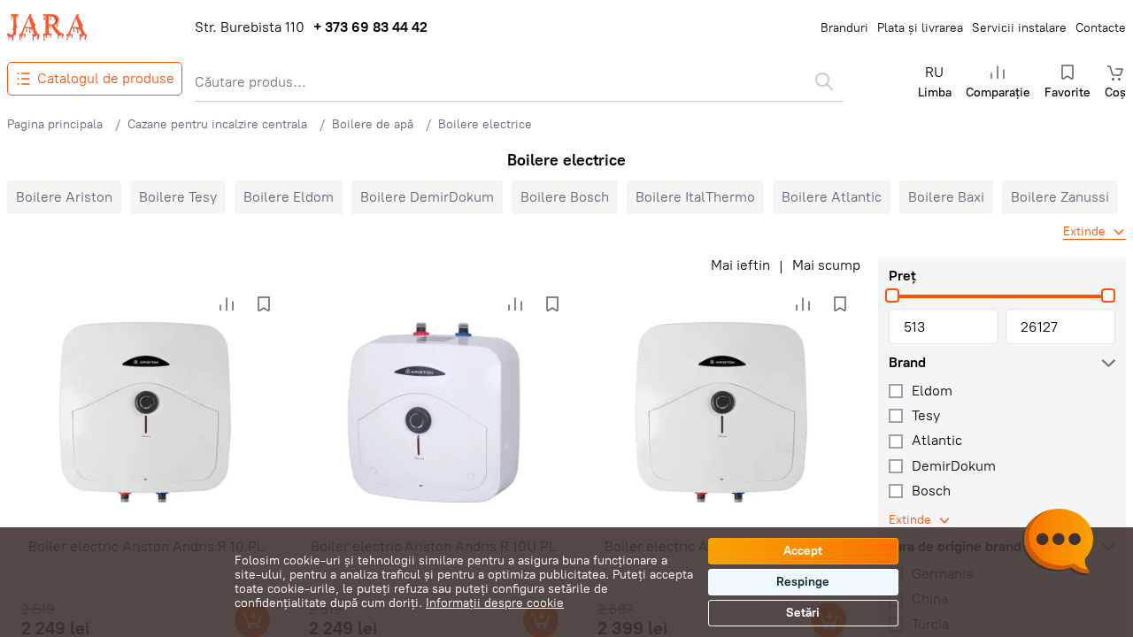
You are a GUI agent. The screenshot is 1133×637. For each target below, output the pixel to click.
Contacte (1100, 27)
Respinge (802, 581)
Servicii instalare (1019, 27)
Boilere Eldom (288, 196)
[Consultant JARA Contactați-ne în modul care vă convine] (1058, 544)
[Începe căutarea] (824, 81)
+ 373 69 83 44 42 (370, 27)
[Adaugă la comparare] (226, 304)
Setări (803, 612)
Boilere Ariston (64, 196)
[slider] (892, 295)
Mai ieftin (740, 265)
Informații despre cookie (495, 602)
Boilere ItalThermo (695, 196)
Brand (907, 363)
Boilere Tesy (178, 196)
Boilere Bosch (564, 196)
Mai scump (826, 265)
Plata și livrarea (920, 27)
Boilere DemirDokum (427, 196)
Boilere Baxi (946, 196)
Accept (802, 550)
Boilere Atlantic (832, 196)
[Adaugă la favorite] (263, 304)
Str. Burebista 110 (249, 27)
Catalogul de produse (105, 78)
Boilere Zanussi (1060, 196)
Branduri (844, 27)
